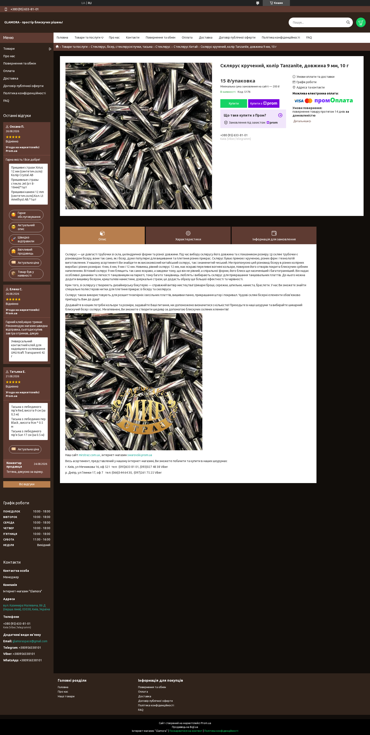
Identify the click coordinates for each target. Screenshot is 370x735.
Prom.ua (206, 723)
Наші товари (66, 696)
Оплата (187, 37)
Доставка (205, 37)
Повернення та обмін (160, 37)
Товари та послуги (87, 37)
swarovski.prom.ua (139, 455)
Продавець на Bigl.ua (185, 727)
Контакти (132, 37)
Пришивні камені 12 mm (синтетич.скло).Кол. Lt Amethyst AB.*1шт (27, 195)
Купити (234, 103)
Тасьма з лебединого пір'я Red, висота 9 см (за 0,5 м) (28, 410)
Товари (9, 48)
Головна (62, 37)
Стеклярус (162, 46)
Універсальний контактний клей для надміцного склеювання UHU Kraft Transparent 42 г (28, 349)
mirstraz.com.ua (89, 455)
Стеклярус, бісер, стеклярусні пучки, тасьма (121, 46)
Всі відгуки (26, 484)
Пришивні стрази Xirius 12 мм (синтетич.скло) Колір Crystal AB (27, 171)
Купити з (256, 103)
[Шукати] (348, 22)
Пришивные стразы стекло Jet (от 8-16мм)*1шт (25, 183)
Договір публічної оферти (237, 37)
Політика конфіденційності (281, 37)
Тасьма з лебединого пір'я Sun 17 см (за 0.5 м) (27, 433)
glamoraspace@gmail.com (30, 641)
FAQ (309, 37)
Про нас (114, 37)
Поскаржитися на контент (185, 730)
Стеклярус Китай (186, 46)
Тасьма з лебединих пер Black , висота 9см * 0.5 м (28, 422)
